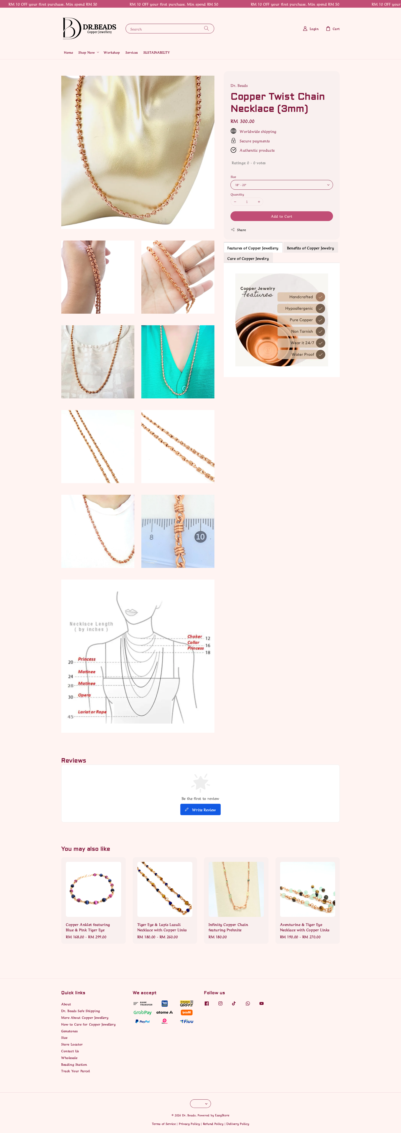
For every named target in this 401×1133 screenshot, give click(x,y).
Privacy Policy (189, 1123)
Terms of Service (164, 1123)
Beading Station (74, 1064)
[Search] (206, 28)
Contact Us (70, 1050)
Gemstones (69, 1030)
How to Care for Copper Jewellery (88, 1024)
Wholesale (69, 1057)
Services (132, 52)
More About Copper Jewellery (84, 1017)
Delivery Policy (237, 1123)
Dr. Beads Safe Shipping (80, 1010)
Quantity (237, 194)
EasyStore (222, 1115)
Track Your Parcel (75, 1070)
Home (68, 52)
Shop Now (86, 52)
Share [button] (241, 229)
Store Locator (72, 1044)
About (66, 1004)
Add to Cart (281, 215)
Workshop (112, 52)
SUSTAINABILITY (156, 52)
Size (233, 176)
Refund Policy (213, 1123)
